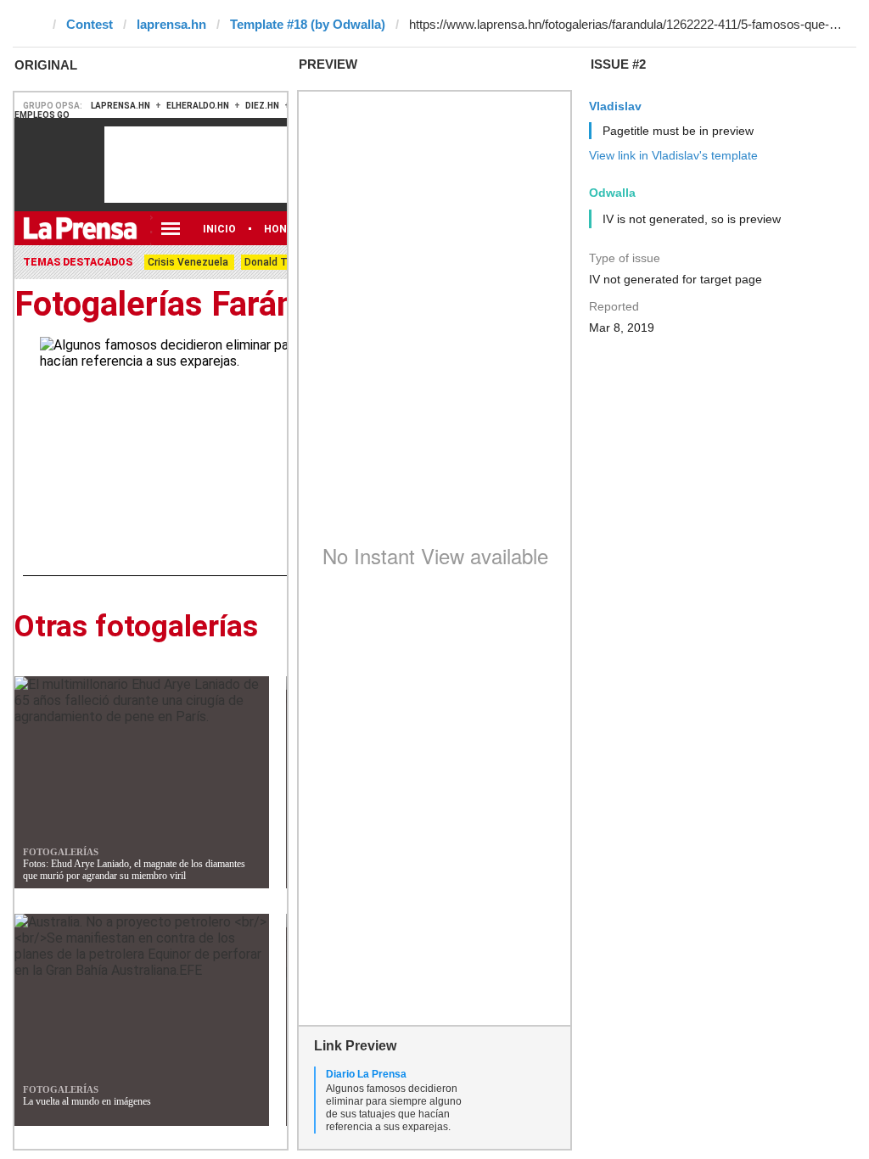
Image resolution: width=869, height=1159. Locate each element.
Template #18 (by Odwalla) (307, 24)
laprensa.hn (171, 24)
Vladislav (615, 106)
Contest (89, 24)
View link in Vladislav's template (673, 155)
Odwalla (612, 192)
